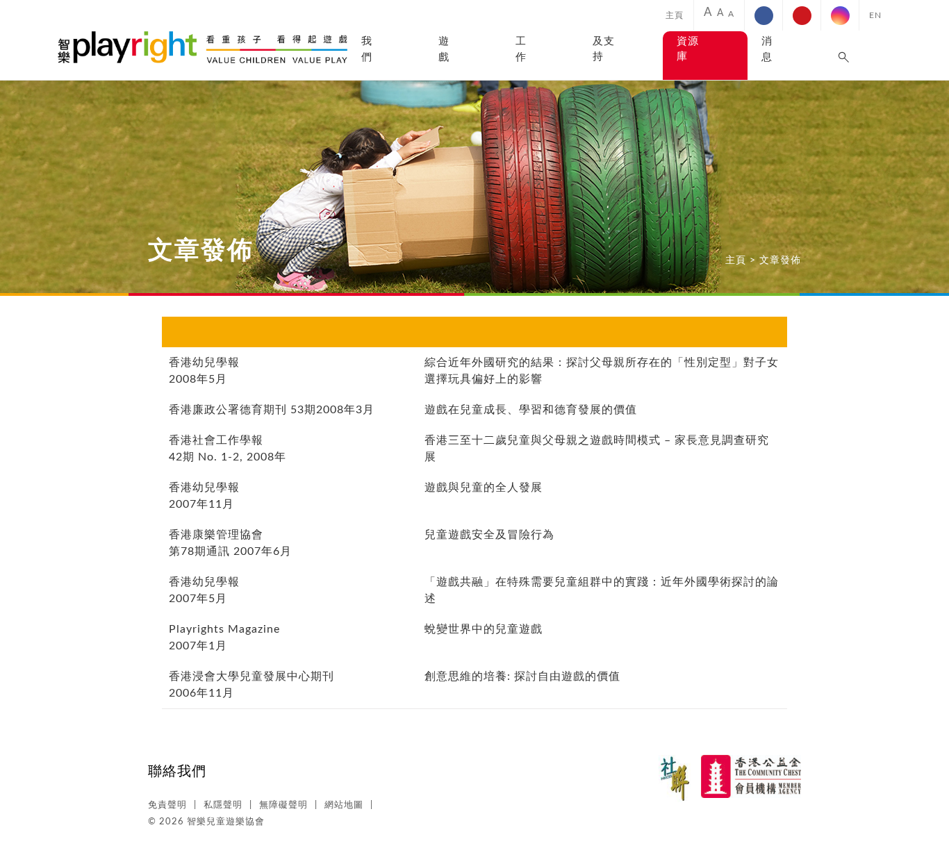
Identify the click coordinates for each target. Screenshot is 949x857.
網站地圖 (343, 805)
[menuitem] (674, 15)
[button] (844, 55)
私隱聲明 (223, 805)
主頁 (675, 15)
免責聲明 (167, 805)
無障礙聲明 (283, 805)
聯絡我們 (177, 772)
